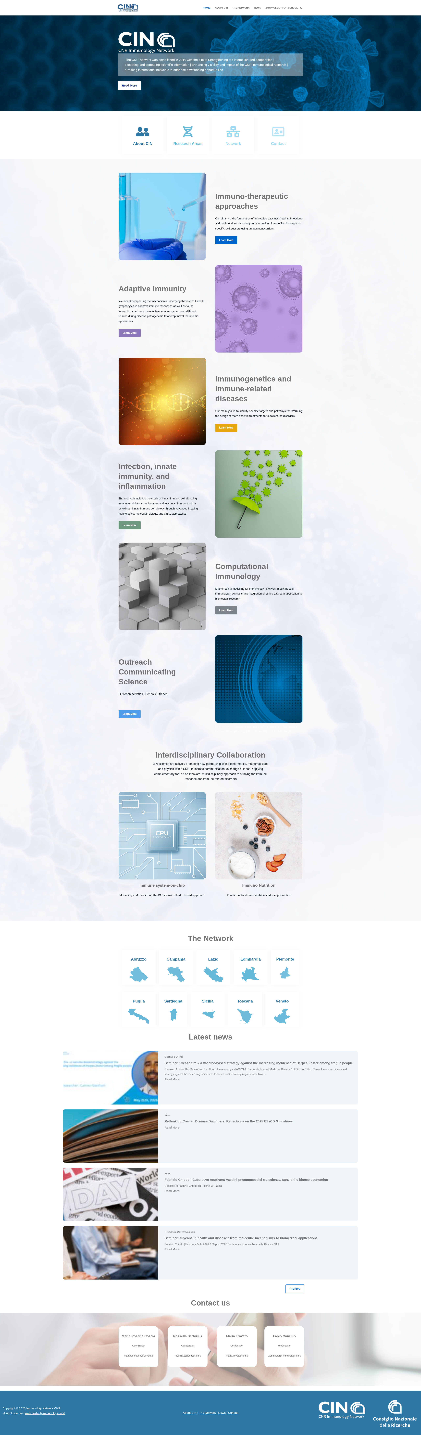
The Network (207, 1412)
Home (206, 7)
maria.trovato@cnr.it (237, 1355)
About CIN (221, 7)
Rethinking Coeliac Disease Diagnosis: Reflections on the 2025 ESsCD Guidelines (229, 1121)
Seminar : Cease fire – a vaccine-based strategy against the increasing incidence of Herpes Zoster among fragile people (259, 1063)
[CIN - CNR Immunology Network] (128, 8)
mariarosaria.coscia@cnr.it (138, 1355)
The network (240, 7)
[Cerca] (301, 8)
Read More (129, 85)
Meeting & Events (174, 1056)
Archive (294, 1288)
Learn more (226, 240)
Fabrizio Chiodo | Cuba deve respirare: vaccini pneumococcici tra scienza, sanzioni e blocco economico (246, 1179)
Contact (233, 1412)
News (257, 7)
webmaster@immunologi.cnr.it (284, 1355)
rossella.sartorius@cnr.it (188, 1355)
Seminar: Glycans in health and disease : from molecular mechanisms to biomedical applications (241, 1238)
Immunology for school (281, 7)
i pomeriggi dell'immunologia (180, 1232)
